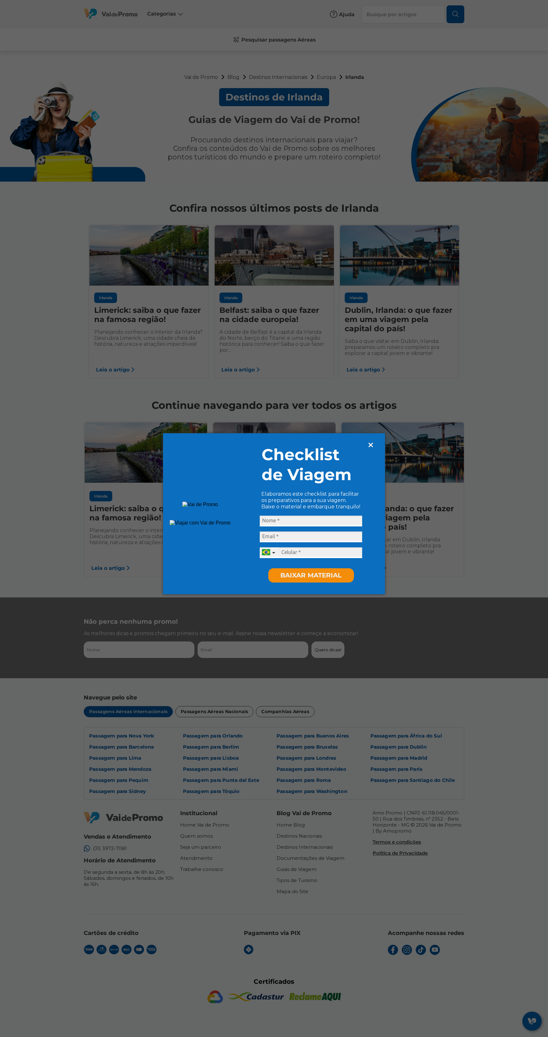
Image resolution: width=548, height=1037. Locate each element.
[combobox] (269, 552)
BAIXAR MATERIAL (311, 575)
